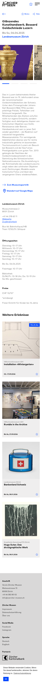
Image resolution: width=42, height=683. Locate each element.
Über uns (6, 615)
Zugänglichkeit (9, 221)
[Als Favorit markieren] (37, 374)
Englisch (5, 644)
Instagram (6, 630)
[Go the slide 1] (5, 83)
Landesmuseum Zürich (15, 36)
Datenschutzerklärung (11, 612)
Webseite (6, 219)
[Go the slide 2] (14, 83)
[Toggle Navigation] (37, 4)
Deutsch (5, 641)
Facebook (6, 627)
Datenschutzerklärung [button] (22, 673)
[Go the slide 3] (24, 83)
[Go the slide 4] (33, 83)
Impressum (7, 609)
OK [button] (6, 679)
